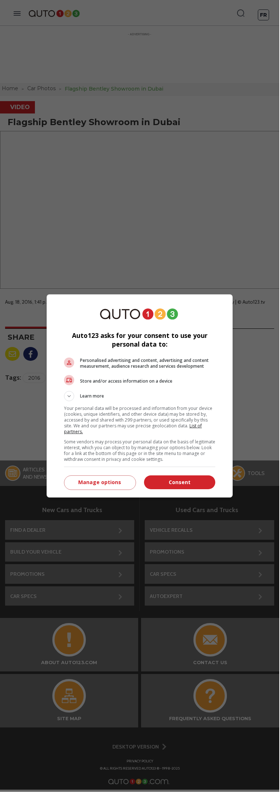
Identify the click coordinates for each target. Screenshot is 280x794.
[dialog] (140, 396)
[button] (139, 396)
